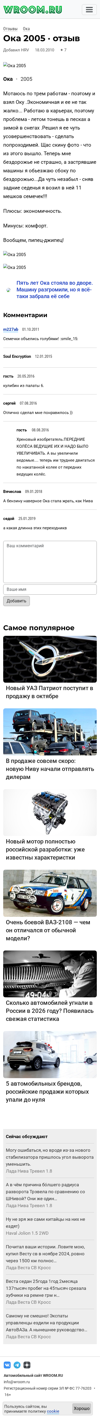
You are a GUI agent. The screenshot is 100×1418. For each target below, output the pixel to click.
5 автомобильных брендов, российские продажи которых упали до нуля (47, 1091)
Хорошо (82, 1408)
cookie (53, 1411)
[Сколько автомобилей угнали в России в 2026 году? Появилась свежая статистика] (50, 973)
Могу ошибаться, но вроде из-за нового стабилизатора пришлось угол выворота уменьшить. (50, 1157)
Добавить (16, 600)
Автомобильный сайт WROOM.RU (33, 1375)
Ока (26, 28)
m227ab (10, 329)
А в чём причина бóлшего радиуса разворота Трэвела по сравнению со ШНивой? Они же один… (45, 1191)
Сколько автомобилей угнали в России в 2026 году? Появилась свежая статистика (50, 1010)
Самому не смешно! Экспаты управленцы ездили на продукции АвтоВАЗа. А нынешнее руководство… (46, 1322)
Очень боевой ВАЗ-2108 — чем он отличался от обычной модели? (48, 930)
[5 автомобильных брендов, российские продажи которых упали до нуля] (50, 1054)
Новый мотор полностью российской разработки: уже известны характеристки (45, 849)
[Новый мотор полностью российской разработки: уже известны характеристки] (50, 812)
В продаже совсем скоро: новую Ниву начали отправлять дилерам (50, 769)
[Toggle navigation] (89, 9)
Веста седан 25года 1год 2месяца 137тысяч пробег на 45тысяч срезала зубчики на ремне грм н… (46, 1288)
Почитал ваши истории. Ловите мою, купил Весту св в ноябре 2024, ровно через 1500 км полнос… (45, 1253)
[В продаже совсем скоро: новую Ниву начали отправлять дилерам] (50, 731)
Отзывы (10, 28)
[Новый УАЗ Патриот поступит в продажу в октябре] (50, 659)
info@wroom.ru (17, 1382)
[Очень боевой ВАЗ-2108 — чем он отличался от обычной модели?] (50, 892)
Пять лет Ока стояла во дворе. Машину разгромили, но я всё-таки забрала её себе (55, 289)
